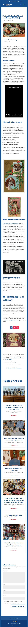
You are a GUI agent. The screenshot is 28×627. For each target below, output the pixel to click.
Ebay (15, 362)
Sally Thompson (17, 368)
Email (4, 590)
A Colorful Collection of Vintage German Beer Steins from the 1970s (14, 407)
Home (10, 618)
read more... (14, 415)
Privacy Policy (15, 618)
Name (4, 584)
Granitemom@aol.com (19, 357)
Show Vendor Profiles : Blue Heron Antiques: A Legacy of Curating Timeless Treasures (14, 500)
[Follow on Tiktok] (17, 327)
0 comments (10, 20)
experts (22, 504)
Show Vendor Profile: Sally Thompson (14, 470)
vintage (16, 412)
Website (4, 595)
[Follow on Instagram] (14, 327)
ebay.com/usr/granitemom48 (13, 247)
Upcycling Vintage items (14, 515)
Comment (5, 571)
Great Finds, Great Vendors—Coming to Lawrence (13, 544)
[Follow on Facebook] (11, 327)
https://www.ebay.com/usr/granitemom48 (11, 223)
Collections (12, 412)
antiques (5, 20)
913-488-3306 (9, 359)
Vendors (22, 472)
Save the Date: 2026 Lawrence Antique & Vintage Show (14, 440)
